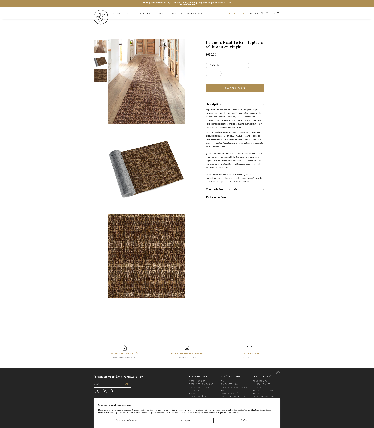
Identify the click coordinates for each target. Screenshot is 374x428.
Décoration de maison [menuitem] (168, 13)
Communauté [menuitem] (194, 13)
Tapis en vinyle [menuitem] (119, 13)
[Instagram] (105, 391)
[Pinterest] (113, 391)
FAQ (223, 381)
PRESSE (192, 393)
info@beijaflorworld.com (249, 358)
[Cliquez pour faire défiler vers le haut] (278, 372)
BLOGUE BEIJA (196, 390)
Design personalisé (263, 396)
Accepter (185, 421)
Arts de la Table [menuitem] (141, 13)
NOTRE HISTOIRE (197, 381)
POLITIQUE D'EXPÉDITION (233, 396)
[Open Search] (262, 13)
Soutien (253, 13)
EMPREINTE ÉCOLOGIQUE (201, 384)
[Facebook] (97, 391)
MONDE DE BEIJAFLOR (187, 358)
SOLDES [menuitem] (209, 13)
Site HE (232, 13)
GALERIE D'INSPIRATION (200, 387)
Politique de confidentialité (227, 413)
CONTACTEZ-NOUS (230, 384)
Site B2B (242, 13)
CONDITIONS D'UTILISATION (234, 387)
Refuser (244, 421)
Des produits (260, 381)
